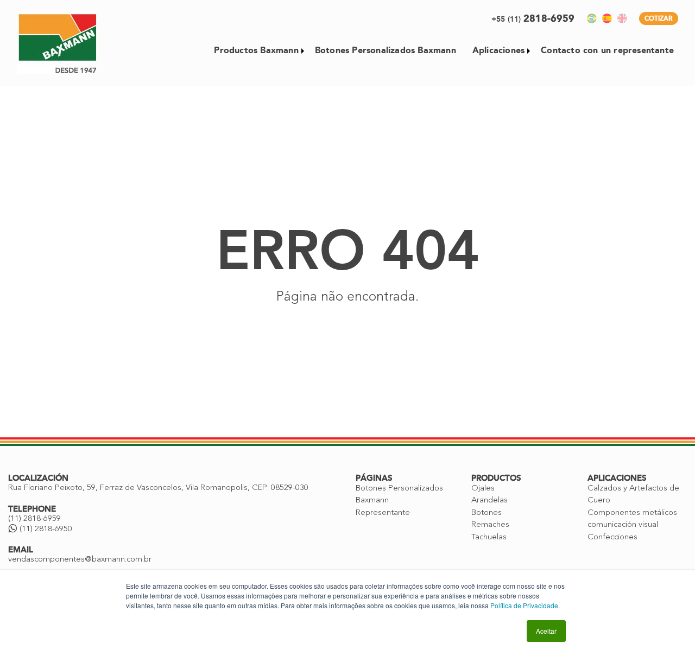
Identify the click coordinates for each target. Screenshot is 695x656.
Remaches (490, 525)
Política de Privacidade (524, 605)
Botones (486, 513)
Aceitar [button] (546, 630)
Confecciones (612, 537)
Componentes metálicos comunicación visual (632, 519)
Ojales (483, 489)
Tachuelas (489, 537)
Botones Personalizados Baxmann (385, 50)
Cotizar (659, 18)
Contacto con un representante (607, 50)
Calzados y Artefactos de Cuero (633, 495)
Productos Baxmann (256, 50)
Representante (383, 513)
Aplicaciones (498, 50)
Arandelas (489, 500)
